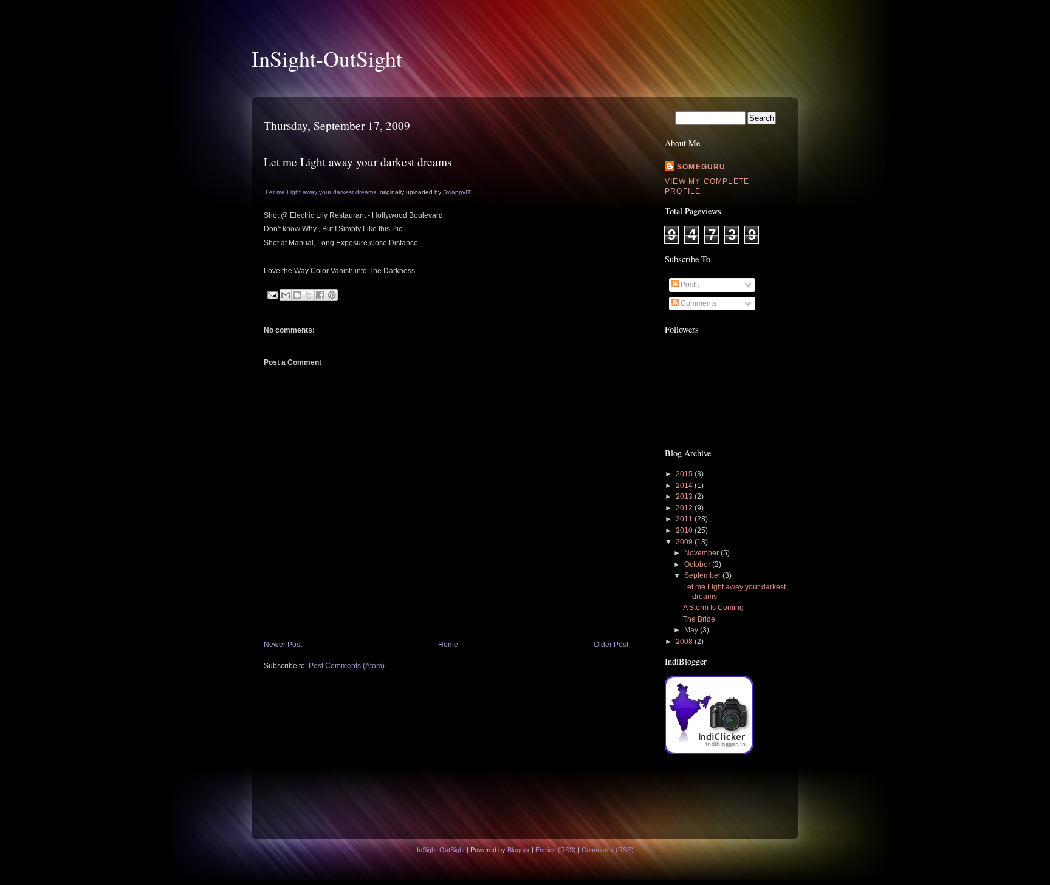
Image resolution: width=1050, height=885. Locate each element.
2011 (685, 519)
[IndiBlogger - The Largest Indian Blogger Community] (709, 751)
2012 (685, 508)
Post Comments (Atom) (347, 666)
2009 (685, 542)
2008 (685, 641)
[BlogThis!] (297, 295)
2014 (685, 485)
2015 (685, 474)
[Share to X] (309, 295)
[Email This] (286, 295)
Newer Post (283, 644)
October (698, 564)
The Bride (699, 619)
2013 (685, 496)
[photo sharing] (267, 178)
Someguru (701, 167)
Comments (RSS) (608, 849)
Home (448, 644)
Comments (697, 303)
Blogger (518, 849)
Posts (689, 284)
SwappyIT (456, 192)
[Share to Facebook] (320, 295)
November (702, 553)
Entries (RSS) (555, 849)
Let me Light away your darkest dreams (321, 192)
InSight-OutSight (327, 58)
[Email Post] (272, 295)
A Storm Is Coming (713, 607)
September (703, 575)
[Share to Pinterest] (332, 295)
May (692, 630)
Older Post (611, 644)
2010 (685, 530)
